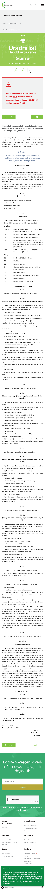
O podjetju (27, 853)
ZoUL (15, 96)
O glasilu (4, 827)
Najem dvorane (28, 831)
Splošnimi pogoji (22, 807)
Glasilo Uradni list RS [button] (10, 24)
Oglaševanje (27, 861)
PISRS (22, 103)
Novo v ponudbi (6, 840)
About (33, 853)
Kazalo (9, 117)
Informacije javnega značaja (32, 858)
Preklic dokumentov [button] (10, 30)
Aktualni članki (6, 853)
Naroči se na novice (7, 856)
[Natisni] (37, 117)
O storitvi (27, 840)
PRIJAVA (22, 787)
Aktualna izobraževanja (31, 826)
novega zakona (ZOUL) (20, 872)
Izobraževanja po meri (30, 828)
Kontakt (26, 856)
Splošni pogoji (28, 863)
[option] (22, 58)
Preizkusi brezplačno (30, 842)
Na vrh (35, 745)
